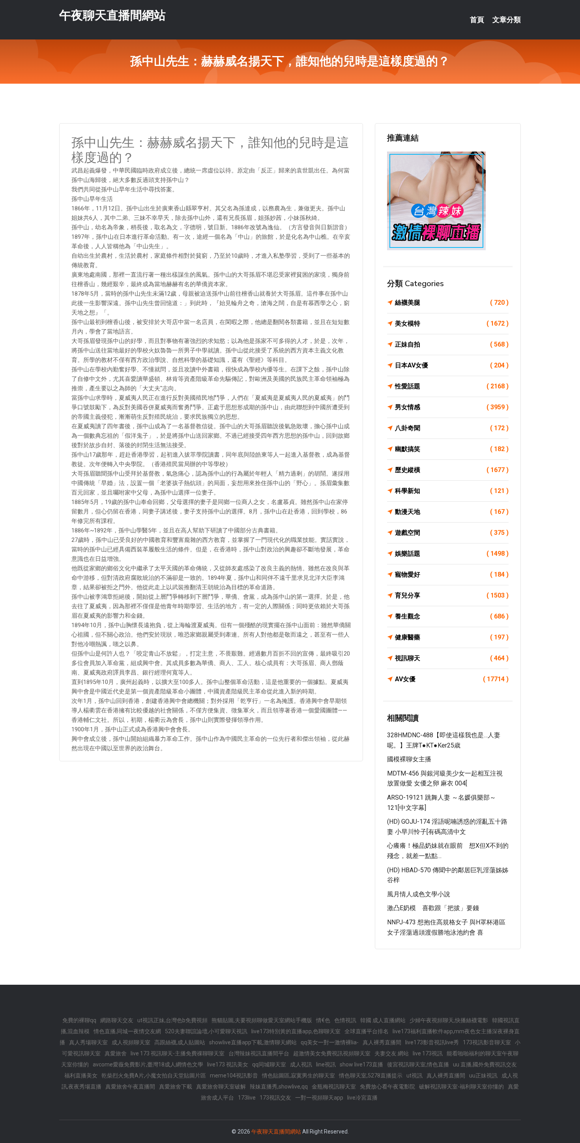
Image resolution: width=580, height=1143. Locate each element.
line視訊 (326, 1064)
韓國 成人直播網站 (383, 1020)
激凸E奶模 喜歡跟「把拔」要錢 (433, 908)
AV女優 (452, 679)
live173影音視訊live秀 (432, 1042)
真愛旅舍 (116, 1053)
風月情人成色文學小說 (418, 894)
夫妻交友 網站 (391, 1053)
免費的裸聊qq (79, 1020)
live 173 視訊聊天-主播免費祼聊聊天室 (178, 1053)
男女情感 (452, 407)
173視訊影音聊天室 (487, 1042)
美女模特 (452, 323)
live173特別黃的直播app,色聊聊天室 (296, 1031)
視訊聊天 (452, 658)
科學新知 (452, 491)
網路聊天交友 (116, 1020)
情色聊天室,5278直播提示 (370, 1075)
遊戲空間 (452, 532)
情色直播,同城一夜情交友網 (127, 1031)
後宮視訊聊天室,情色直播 (418, 1064)
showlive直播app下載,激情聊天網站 (253, 1042)
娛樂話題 (452, 553)
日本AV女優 (452, 365)
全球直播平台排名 (366, 1031)
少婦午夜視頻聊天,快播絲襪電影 (449, 1020)
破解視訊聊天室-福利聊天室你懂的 (461, 1086)
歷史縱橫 (452, 470)
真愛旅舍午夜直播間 (130, 1086)
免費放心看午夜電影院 (387, 1086)
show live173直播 (361, 1064)
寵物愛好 (452, 574)
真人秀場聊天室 (88, 1042)
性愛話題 (452, 386)
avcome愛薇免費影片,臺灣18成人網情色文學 (148, 1064)
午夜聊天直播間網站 (112, 15)
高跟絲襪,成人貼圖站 (179, 1042)
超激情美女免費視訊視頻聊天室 (331, 1053)
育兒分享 (452, 595)
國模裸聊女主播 (409, 759)
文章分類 (506, 20)
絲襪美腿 (452, 302)
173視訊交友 (275, 1097)
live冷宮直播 (362, 1097)
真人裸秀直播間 (382, 1042)
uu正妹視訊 (483, 1075)
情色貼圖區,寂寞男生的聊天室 (298, 1075)
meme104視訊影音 (234, 1075)
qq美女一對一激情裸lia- (330, 1042)
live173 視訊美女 (227, 1064)
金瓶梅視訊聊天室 (334, 1086)
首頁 (477, 20)
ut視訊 (414, 1075)
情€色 (323, 1020)
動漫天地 (452, 511)
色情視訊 (345, 1020)
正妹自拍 (452, 344)
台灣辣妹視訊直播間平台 (258, 1053)
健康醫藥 (452, 637)
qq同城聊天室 (269, 1064)
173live (247, 1097)
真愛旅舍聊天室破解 (221, 1086)
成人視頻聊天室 (131, 1042)
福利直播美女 (80, 1075)
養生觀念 (452, 616)
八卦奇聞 (452, 428)
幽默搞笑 (452, 449)
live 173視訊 (428, 1053)
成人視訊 (301, 1064)
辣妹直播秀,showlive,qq (279, 1086)
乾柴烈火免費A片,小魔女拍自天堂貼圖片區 (153, 1075)
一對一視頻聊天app (319, 1097)
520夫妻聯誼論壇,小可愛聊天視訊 (206, 1031)
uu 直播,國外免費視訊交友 (485, 1064)
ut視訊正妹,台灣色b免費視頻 (172, 1020)
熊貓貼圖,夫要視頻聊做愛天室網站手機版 (261, 1020)
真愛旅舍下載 (175, 1086)
